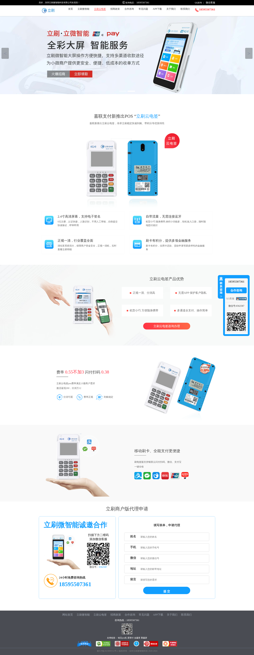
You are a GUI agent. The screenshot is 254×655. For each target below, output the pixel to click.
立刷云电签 (100, 9)
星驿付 (130, 638)
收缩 (220, 287)
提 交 (166, 591)
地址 (133, 568)
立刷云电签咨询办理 (166, 326)
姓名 (133, 536)
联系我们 (185, 9)
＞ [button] (249, 53)
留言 (133, 579)
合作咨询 (129, 9)
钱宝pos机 (122, 638)
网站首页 (67, 614)
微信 (133, 557)
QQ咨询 (198, 3)
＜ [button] (5, 53)
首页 (70, 9)
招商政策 (115, 9)
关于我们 (171, 9)
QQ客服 (230, 298)
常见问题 (143, 9)
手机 (133, 547)
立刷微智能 (83, 9)
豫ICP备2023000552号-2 (108, 651)
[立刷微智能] (127, 54)
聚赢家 (144, 638)
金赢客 (137, 638)
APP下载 (157, 9)
